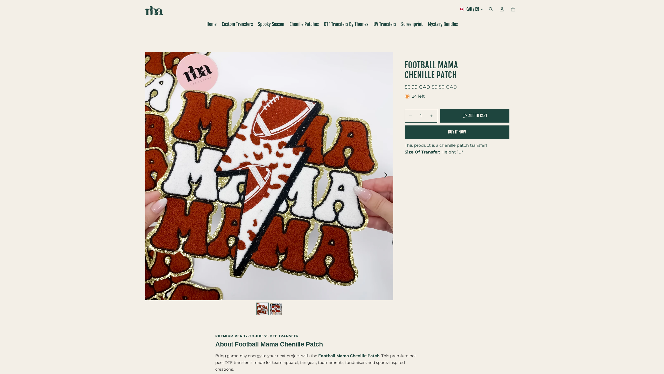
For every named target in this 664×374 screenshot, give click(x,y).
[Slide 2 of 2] (276, 309)
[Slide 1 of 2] (262, 309)
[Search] (490, 9)
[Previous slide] (151, 176)
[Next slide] (387, 176)
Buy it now (457, 132)
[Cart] (513, 9)
